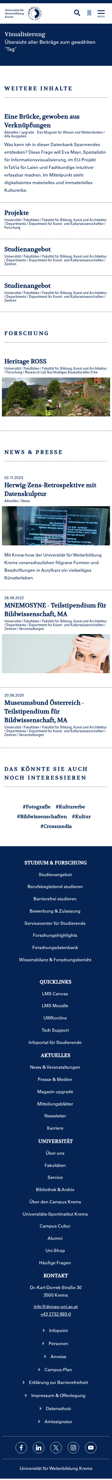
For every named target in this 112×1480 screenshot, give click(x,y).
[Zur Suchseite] (77, 13)
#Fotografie (37, 807)
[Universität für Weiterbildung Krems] (25, 13)
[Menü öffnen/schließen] (101, 14)
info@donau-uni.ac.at (56, 1306)
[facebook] (21, 1447)
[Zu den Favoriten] (89, 13)
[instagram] (73, 1447)
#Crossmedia (56, 826)
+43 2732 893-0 (56, 1314)
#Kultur (81, 816)
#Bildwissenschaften (42, 816)
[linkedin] (38, 1447)
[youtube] (91, 1447)
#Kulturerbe (70, 807)
